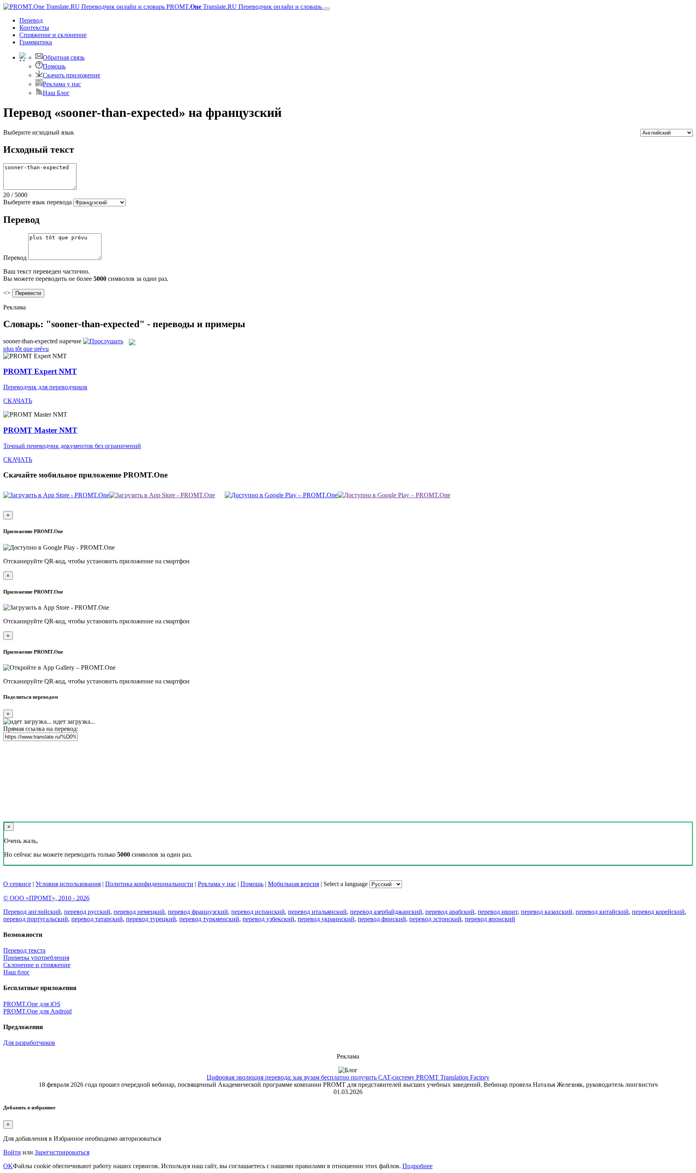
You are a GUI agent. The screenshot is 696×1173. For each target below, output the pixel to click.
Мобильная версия (293, 883)
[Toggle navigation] (326, 9)
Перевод (31, 20)
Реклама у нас (62, 84)
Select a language (345, 883)
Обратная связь (64, 57)
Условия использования (68, 883)
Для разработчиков (29, 1042)
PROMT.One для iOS (31, 1004)
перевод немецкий (139, 911)
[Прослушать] (103, 341)
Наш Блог (56, 92)
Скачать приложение (71, 75)
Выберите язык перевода (37, 202)
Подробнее (417, 1166)
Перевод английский (32, 911)
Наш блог (16, 972)
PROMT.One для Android (37, 1011)
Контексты (34, 27)
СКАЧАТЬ (17, 400)
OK (8, 1166)
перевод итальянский (317, 911)
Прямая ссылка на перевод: (40, 728)
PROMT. (243, 6)
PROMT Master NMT (40, 430)
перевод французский (198, 911)
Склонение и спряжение (36, 964)
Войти (12, 1152)
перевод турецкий (151, 919)
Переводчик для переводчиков (45, 387)
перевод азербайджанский (386, 911)
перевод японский (490, 919)
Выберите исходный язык (38, 132)
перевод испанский (258, 911)
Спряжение (53, 34)
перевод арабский (449, 911)
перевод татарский (97, 919)
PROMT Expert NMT (40, 371)
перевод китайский (602, 911)
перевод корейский (658, 911)
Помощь (54, 66)
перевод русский (87, 911)
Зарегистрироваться (62, 1152)
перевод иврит (498, 911)
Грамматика (35, 42)
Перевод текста (24, 950)
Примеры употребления (36, 957)
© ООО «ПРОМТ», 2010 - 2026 (46, 898)
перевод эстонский (435, 919)
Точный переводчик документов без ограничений (72, 445)
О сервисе (17, 883)
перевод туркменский (209, 919)
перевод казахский (546, 911)
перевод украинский (326, 919)
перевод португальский (35, 919)
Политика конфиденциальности (149, 883)
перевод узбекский (268, 919)
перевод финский (382, 919)
